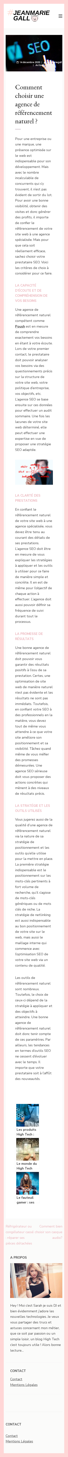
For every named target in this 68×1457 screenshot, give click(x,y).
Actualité (41, 65)
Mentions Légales (24, 1385)
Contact (16, 1379)
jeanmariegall (54, 62)
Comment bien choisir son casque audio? (48, 1232)
